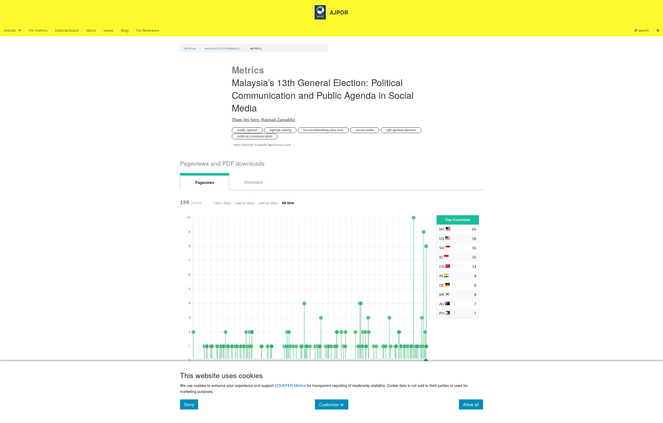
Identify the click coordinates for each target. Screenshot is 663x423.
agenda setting (280, 130)
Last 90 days (268, 203)
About (91, 30)
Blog (124, 30)
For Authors (38, 30)
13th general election (401, 130)
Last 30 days (244, 203)
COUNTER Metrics (290, 385)
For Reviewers (147, 30)
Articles (10, 30)
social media (365, 130)
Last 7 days (222, 203)
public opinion (247, 130)
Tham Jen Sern (245, 119)
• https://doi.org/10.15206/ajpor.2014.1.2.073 (261, 145)
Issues (108, 30)
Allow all (473, 404)
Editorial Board (66, 30)
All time (288, 203)
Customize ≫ (333, 404)
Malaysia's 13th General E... (223, 48)
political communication (254, 136)
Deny (191, 404)
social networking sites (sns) (323, 130)
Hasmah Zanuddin (278, 119)
